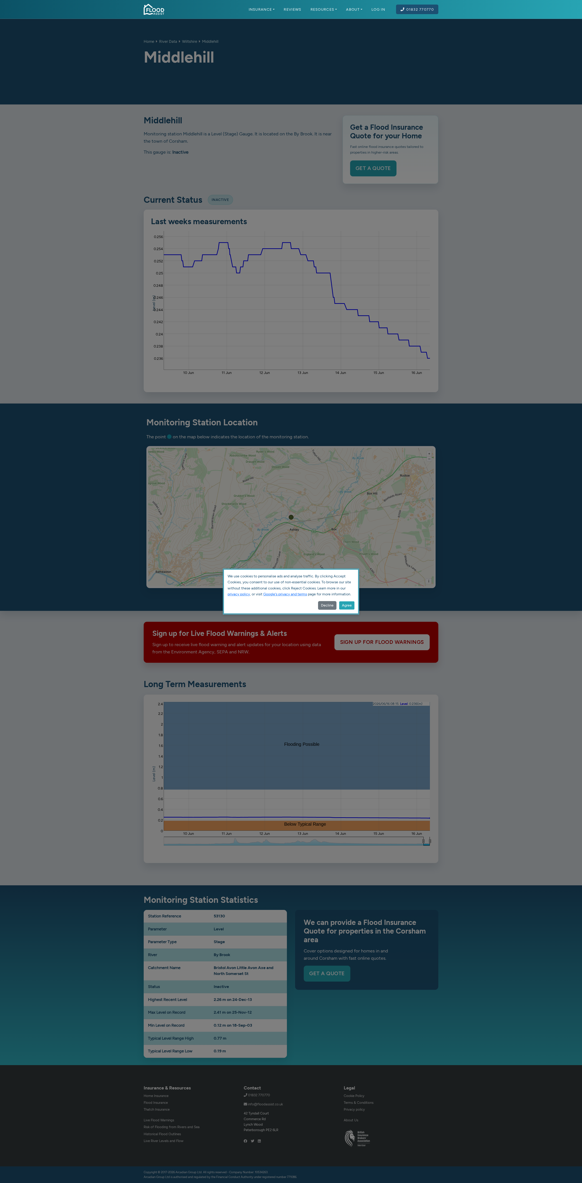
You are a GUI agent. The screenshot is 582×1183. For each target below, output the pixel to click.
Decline (327, 605)
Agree (347, 605)
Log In (378, 9)
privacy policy (239, 594)
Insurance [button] (260, 9)
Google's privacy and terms (285, 594)
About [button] (353, 9)
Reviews (292, 9)
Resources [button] (322, 9)
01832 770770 (420, 9)
